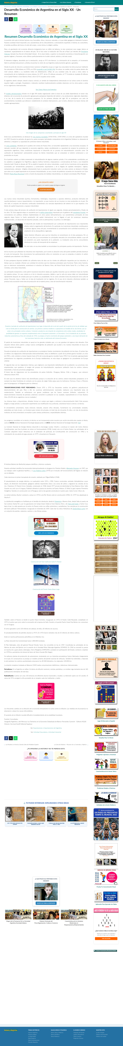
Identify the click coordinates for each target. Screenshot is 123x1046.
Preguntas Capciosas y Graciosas (106, 754)
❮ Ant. (97, 263)
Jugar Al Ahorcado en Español (106, 721)
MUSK (106, 499)
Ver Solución (106, 938)
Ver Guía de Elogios (46, 456)
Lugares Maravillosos (78, 1034)
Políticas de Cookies (101, 1036)
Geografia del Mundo (78, 1032)
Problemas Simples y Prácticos (106, 788)
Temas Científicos (55, 1034)
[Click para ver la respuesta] (112, 207)
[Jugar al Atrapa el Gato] (106, 528)
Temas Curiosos (77, 1036)
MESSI (98, 499)
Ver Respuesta (106, 276)
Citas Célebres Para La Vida (100, 323)
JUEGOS (100, 152)
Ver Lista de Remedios (46, 533)
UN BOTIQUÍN (112, 148)
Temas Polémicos (55, 1036)
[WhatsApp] (15, 19)
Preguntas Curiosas (78, 1038)
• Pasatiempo (77, 2)
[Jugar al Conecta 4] (106, 693)
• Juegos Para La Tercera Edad (49, 2)
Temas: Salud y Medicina (57, 1032)
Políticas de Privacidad (102, 1034)
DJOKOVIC (114, 504)
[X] (11, 19)
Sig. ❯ (115, 263)
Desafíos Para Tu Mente (106, 738)
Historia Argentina (32, 1032)
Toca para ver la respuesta (46, 613)
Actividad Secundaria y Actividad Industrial (48, 732)
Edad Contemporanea (33, 1040)
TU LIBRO (100, 145)
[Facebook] (6, 19)
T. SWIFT (114, 499)
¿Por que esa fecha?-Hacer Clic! (106, 76)
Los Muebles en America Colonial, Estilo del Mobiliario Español (22, 744)
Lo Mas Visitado (100, 1032)
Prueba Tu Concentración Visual (106, 887)
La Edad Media (32, 1036)
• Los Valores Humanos (65, 2)
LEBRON (106, 502)
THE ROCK (98, 502)
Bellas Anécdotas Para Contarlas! (102, 355)
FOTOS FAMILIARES (112, 145)
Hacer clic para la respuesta (46, 903)
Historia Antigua (32, 1034)
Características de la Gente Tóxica (106, 771)
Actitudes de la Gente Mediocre (106, 805)
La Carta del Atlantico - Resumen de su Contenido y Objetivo (70, 744)
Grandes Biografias (33, 1042)
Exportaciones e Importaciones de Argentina (47, 728)
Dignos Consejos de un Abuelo (101, 339)
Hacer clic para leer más (106, 109)
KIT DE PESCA (100, 148)
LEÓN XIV (114, 502)
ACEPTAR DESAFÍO (46, 189)
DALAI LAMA (98, 504)
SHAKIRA (106, 504)
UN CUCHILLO (112, 152)
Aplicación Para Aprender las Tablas (106, 904)
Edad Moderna (32, 1038)
